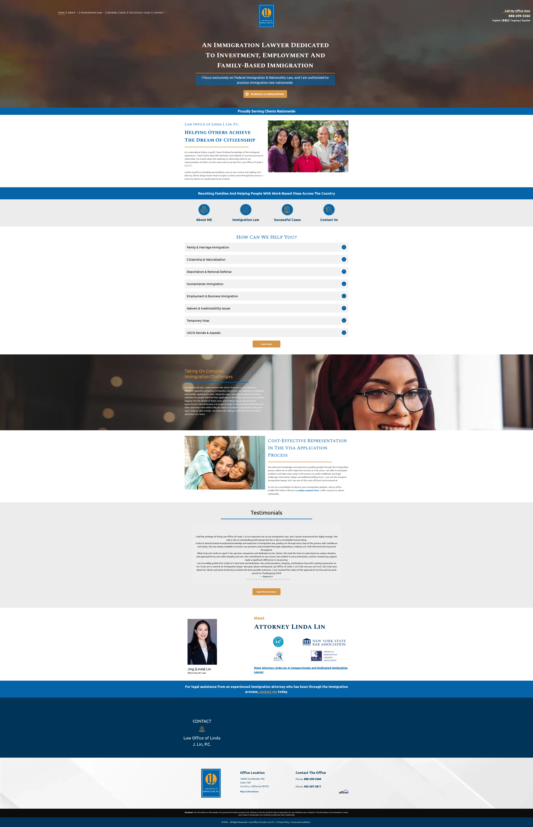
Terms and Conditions (300, 822)
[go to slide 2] (246, 579)
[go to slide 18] (286, 579)
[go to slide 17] (284, 579)
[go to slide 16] (281, 579)
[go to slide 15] (279, 579)
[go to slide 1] (244, 579)
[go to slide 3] (249, 579)
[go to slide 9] (264, 579)
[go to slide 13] (274, 579)
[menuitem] (62, 12)
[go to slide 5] (254, 579)
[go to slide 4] (251, 579)
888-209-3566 (519, 16)
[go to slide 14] (276, 579)
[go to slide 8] (261, 579)
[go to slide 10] (266, 579)
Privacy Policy (283, 822)
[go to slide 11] (269, 579)
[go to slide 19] (289, 579)
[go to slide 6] (256, 579)
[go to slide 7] (259, 579)
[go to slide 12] (271, 579)
